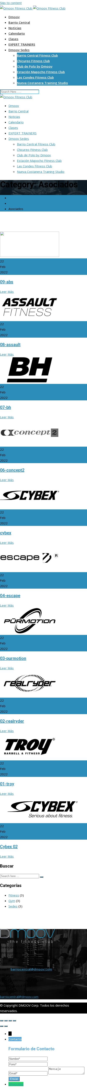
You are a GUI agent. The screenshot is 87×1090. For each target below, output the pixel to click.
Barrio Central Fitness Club (37, 55)
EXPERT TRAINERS (21, 44)
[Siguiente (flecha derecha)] (6, 1026)
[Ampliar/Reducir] (14, 1020)
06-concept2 (12, 470)
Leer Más (7, 291)
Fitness (13, 895)
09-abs (6, 281)
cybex (5, 532)
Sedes (13, 906)
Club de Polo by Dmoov (34, 66)
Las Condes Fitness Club (35, 77)
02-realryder (12, 721)
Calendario (16, 33)
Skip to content (11, 3)
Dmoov (14, 17)
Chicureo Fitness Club (33, 61)
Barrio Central (19, 22)
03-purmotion (13, 658)
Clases (13, 39)
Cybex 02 (9, 846)
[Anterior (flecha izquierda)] (1, 1026)
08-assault (10, 344)
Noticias (14, 28)
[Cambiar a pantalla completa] (10, 1020)
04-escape (10, 595)
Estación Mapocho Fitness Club (41, 72)
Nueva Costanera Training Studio (42, 83)
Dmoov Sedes (19, 50)
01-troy (7, 783)
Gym (11, 901)
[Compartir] (6, 1020)
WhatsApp (15, 1084)
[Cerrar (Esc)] (1, 1020)
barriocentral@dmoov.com (31, 969)
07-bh (5, 407)
